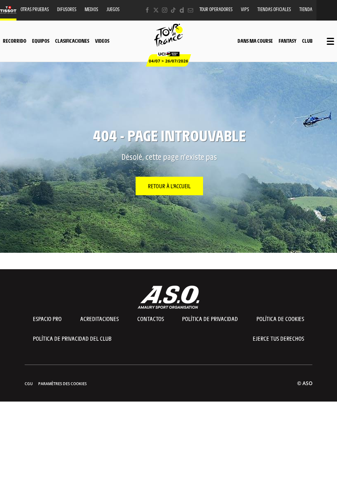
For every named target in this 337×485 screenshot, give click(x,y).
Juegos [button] (113, 9)
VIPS (245, 9)
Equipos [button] (40, 40)
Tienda (305, 9)
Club (307, 40)
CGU (29, 383)
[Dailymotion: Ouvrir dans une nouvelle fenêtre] (182, 10)
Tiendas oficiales (274, 9)
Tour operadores (216, 9)
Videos (102, 40)
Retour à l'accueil (169, 185)
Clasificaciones (72, 40)
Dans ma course (255, 40)
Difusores (66, 9)
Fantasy (287, 40)
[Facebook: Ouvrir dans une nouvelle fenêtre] (147, 10)
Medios (91, 9)
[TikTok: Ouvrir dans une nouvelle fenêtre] (173, 10)
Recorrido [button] (14, 40)
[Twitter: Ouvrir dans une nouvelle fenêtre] (156, 10)
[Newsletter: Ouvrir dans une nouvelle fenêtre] (190, 10)
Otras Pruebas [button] (35, 9)
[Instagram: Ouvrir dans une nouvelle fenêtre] (164, 10)
